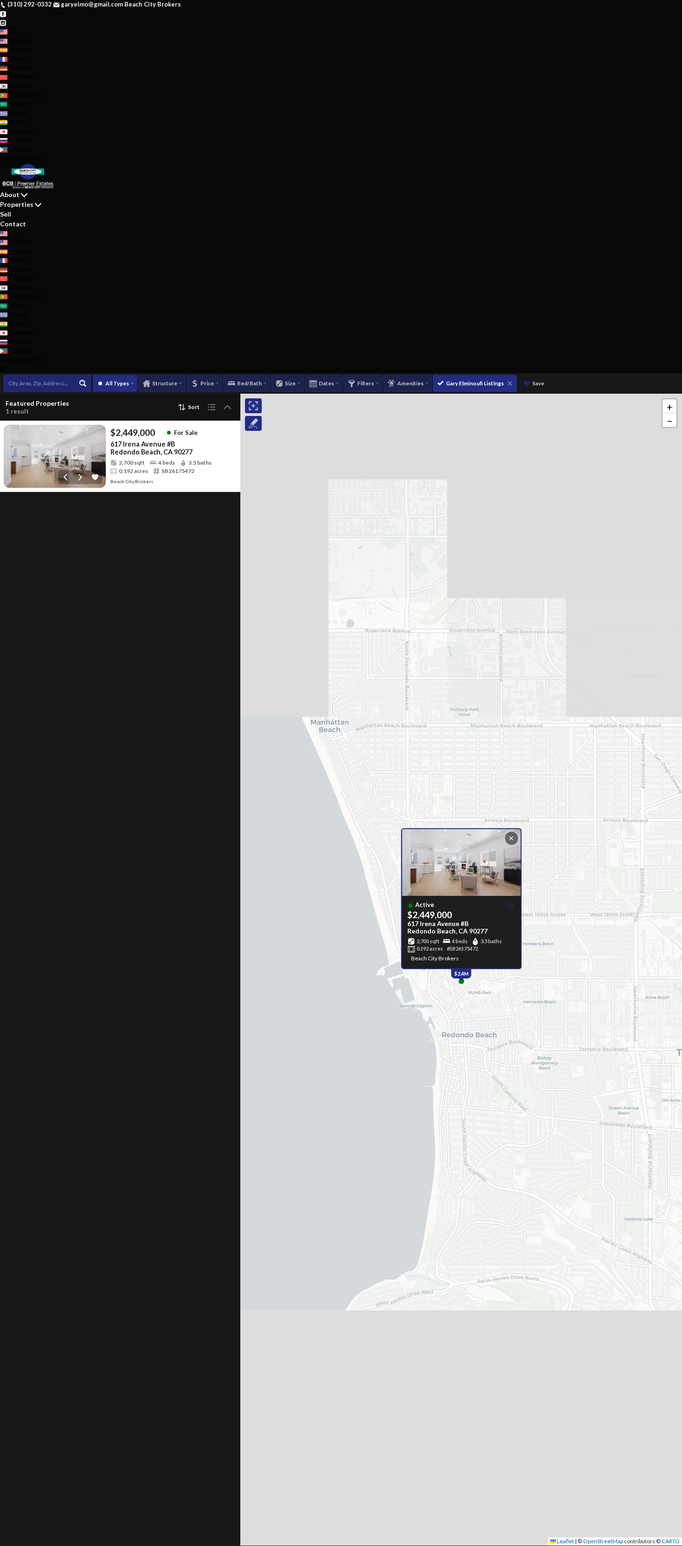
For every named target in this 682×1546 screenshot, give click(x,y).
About (9, 194)
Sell (5, 214)
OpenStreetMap (603, 1541)
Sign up (11, 158)
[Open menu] (3, 369)
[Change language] (7, 32)
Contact (13, 224)
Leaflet (565, 1541)
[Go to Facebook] (3, 13)
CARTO (671, 1541)
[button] (669, 406)
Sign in (33, 158)
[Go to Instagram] (3, 22)
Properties (16, 204)
